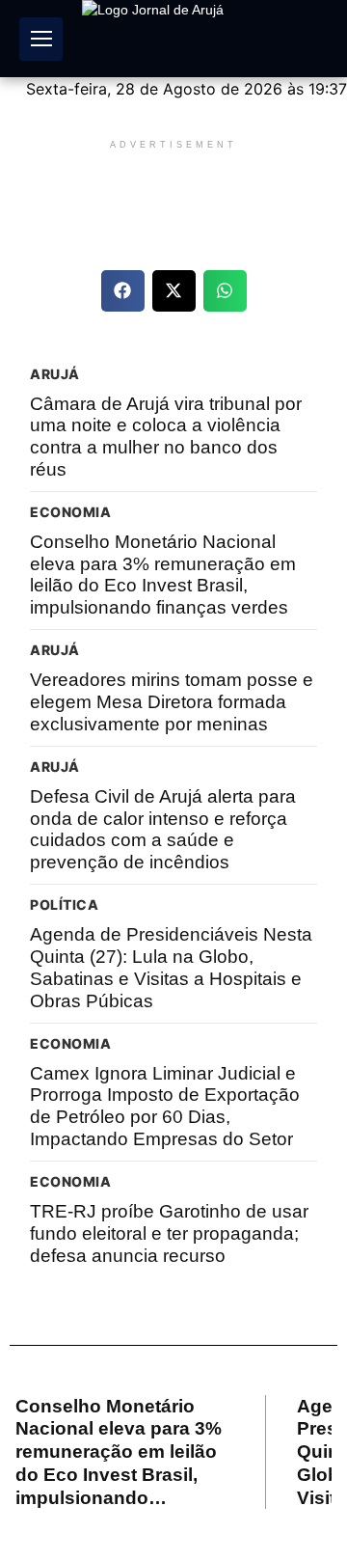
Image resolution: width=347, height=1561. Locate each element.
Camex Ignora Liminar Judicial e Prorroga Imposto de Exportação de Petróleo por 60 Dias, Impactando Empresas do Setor (165, 1106)
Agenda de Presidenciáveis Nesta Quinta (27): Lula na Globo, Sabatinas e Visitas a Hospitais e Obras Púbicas (171, 967)
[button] (123, 291)
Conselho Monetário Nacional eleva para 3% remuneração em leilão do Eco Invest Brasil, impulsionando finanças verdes (163, 574)
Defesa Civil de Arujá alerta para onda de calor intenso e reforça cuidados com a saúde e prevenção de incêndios (163, 829)
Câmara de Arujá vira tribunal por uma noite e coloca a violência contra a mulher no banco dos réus (166, 436)
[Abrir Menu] (41, 39)
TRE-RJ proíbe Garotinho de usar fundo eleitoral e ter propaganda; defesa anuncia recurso (169, 1233)
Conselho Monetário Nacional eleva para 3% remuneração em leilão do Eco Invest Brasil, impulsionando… (118, 1452)
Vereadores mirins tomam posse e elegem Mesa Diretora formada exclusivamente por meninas (171, 702)
